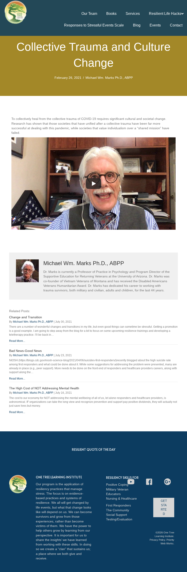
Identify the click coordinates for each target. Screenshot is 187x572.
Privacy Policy (157, 539)
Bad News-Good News (25, 351)
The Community (117, 510)
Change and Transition (25, 317)
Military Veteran (117, 489)
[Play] (93, 183)
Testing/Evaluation (119, 519)
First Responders (118, 505)
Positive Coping (117, 484)
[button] (131, 482)
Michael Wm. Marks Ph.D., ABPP (109, 77)
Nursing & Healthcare (121, 498)
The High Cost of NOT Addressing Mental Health (44, 388)
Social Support (116, 515)
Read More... (17, 341)
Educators (113, 494)
